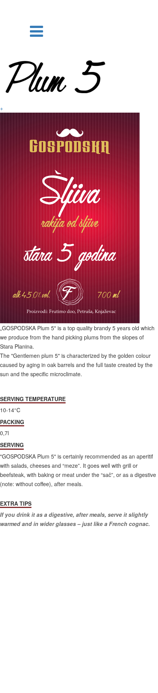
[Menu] (36, 30)
